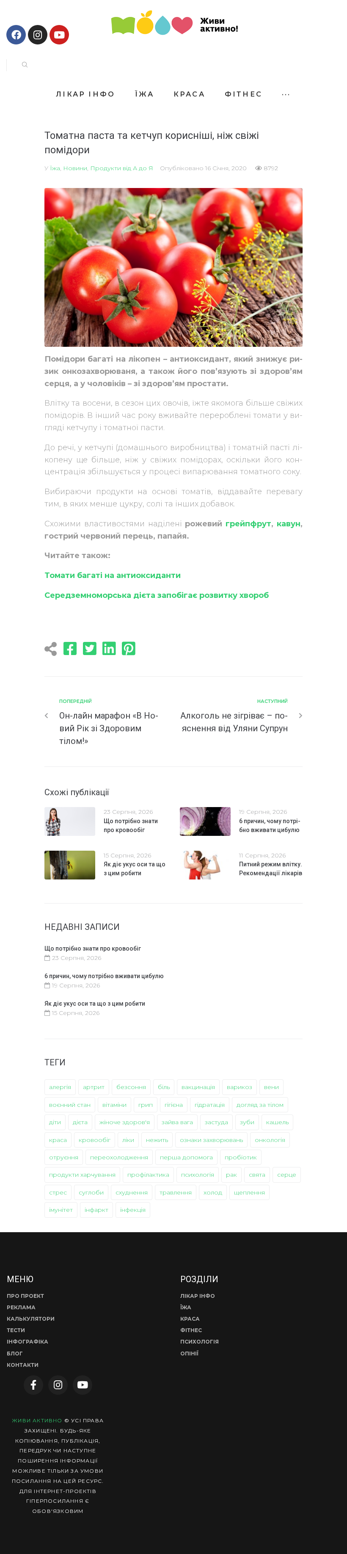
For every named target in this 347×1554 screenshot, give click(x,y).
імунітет (61, 1210)
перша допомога (186, 1157)
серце (286, 1174)
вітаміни (114, 1105)
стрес (58, 1192)
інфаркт (96, 1210)
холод (213, 1192)
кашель (277, 1122)
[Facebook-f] (33, 1385)
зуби (247, 1122)
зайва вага (177, 1122)
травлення (176, 1192)
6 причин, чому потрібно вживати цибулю (104, 976)
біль (164, 1087)
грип (145, 1105)
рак (231, 1174)
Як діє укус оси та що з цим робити (94, 1003)
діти (55, 1122)
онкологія (270, 1140)
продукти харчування (82, 1174)
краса (58, 1140)
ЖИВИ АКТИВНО (37, 1420)
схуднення (132, 1192)
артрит (94, 1087)
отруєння (63, 1157)
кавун (288, 523)
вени (271, 1087)
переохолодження (119, 1157)
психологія (197, 1174)
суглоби (91, 1192)
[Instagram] (37, 34)
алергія (60, 1087)
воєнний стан (70, 1105)
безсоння (131, 1087)
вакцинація (198, 1087)
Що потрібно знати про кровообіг (92, 948)
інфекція (133, 1210)
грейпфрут (248, 523)
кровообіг (94, 1140)
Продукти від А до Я (121, 168)
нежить (157, 1140)
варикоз (239, 1087)
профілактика (148, 1174)
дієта (80, 1122)
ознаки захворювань (211, 1140)
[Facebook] (16, 34)
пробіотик (241, 1157)
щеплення (249, 1192)
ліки (128, 1140)
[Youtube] (59, 34)
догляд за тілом (260, 1105)
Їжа (55, 168)
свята (257, 1174)
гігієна (174, 1105)
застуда (216, 1122)
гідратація (210, 1105)
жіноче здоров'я (124, 1122)
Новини (75, 168)
